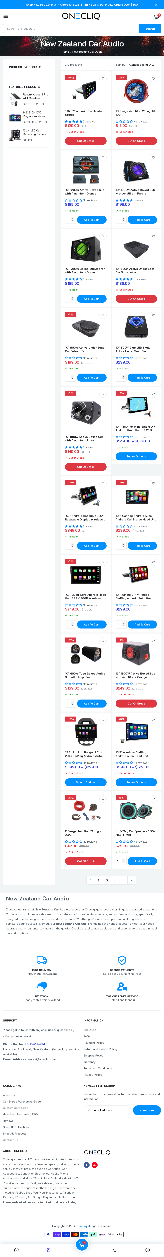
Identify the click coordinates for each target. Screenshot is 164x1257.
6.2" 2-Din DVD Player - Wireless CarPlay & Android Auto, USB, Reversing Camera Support (34, 114)
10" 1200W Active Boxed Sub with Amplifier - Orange (84, 191)
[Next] (132, 880)
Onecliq (81, 1226)
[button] (29, 87)
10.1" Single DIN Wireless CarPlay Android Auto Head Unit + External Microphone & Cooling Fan (136, 596)
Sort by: (121, 64)
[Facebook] (87, 1165)
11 (123, 880)
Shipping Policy (93, 1055)
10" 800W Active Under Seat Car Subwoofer (84, 349)
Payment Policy (94, 1042)
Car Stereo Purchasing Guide (22, 1101)
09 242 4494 (35, 1044)
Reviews (8, 1121)
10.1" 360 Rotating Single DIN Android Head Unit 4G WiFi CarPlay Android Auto (136, 428)
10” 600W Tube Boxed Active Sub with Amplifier (85, 675)
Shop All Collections (16, 1127)
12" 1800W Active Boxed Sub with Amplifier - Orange (135, 675)
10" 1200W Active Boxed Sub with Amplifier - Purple (135, 191)
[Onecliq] (81, 16)
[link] (103, 78)
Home (65, 51)
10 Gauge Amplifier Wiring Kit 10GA (135, 112)
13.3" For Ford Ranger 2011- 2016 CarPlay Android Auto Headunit (83, 754)
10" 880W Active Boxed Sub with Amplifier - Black (84, 438)
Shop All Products (15, 1133)
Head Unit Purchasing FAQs (21, 1114)
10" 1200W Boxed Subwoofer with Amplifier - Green (85, 270)
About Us (9, 1095)
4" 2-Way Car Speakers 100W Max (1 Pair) (135, 833)
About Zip (90, 1030)
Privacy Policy (93, 1075)
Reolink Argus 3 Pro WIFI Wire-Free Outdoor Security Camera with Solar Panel (35, 96)
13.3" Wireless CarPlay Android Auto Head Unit (132, 754)
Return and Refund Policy (100, 1049)
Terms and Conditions (98, 1068)
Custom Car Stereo (15, 1108)
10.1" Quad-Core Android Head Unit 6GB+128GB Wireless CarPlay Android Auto (85, 596)
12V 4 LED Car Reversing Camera (34, 132)
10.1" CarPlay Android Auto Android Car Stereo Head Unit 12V (136, 517)
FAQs (87, 1036)
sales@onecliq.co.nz (30, 1059)
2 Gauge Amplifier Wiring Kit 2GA (84, 833)
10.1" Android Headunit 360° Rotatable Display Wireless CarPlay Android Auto (84, 517)
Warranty (90, 1062)
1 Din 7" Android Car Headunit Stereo (85, 112)
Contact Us (10, 1140)
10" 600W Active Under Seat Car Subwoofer (135, 270)
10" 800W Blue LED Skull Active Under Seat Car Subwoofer (133, 349)
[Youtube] (95, 1165)
